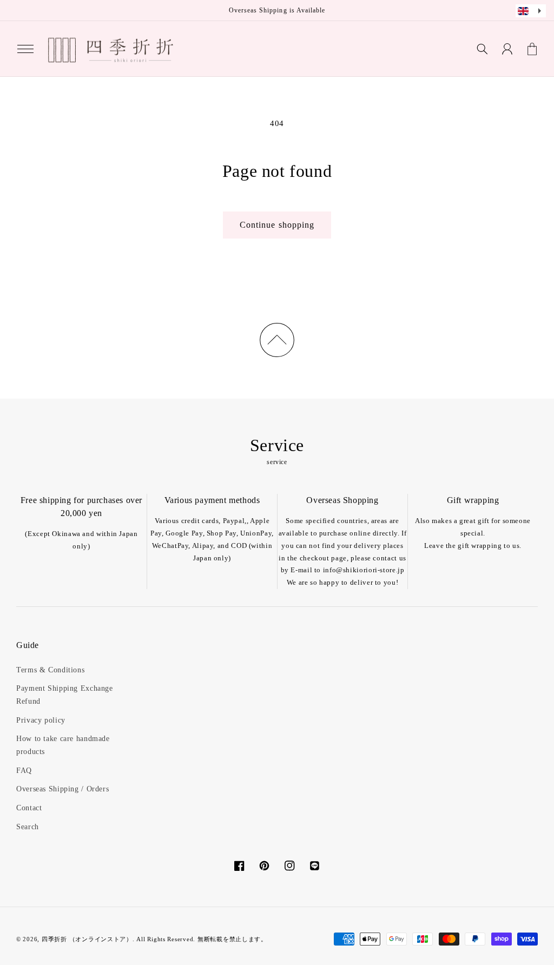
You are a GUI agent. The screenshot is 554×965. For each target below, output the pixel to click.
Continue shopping (277, 224)
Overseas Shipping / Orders (62, 789)
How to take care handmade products (63, 745)
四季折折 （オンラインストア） (87, 939)
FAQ (24, 770)
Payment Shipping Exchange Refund (64, 694)
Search (27, 827)
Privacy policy (40, 720)
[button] (25, 48)
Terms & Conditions (50, 670)
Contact (29, 808)
